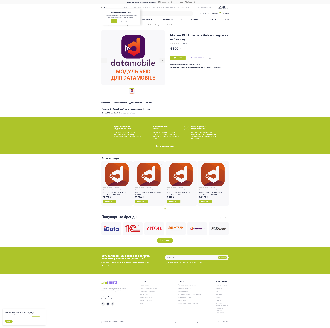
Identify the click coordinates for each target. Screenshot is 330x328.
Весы (141, 303)
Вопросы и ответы (149, 7)
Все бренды (165, 240)
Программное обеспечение (111, 190)
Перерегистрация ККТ (185, 288)
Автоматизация (166, 19)
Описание (105, 103)
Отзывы (148, 103)
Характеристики (119, 103)
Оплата (125, 7)
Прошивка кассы (183, 291)
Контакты (160, 7)
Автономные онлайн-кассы (148, 288)
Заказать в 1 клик (197, 58)
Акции (226, 19)
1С (181, 19)
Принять (8, 321)
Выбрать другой (124, 21)
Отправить (222, 257)
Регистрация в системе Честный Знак (189, 294)
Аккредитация (170, 7)
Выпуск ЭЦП (182, 300)
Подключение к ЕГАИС (185, 297)
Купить (179, 58)
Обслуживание (196, 19)
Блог (139, 7)
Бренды (213, 19)
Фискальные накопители (147, 291)
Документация (135, 103)
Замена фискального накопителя (188, 303)
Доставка (133, 7)
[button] (104, 60)
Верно (114, 21)
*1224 (106, 297)
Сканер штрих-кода (145, 300)
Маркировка (147, 19)
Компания (219, 288)
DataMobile (149, 25)
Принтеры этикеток (145, 297)
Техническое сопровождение (187, 285)
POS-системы (143, 294)
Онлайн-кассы (144, 285)
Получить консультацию (165, 146)
